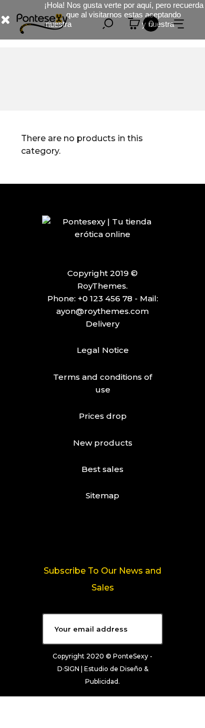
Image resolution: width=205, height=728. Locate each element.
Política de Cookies (108, 23)
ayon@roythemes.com (102, 311)
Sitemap (102, 495)
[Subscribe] (147, 629)
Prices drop (103, 416)
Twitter (116, 535)
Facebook (89, 535)
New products (102, 443)
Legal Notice (103, 350)
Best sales (102, 469)
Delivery (102, 324)
